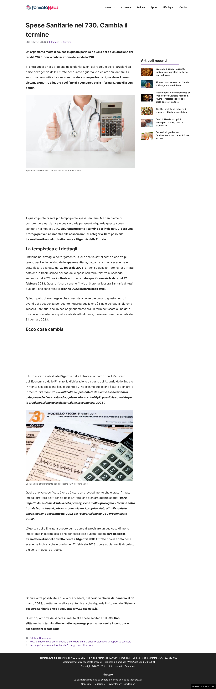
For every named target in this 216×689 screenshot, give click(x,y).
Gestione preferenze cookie (203, 686)
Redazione (99, 684)
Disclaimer (129, 684)
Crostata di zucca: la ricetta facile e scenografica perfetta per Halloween (172, 72)
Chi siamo (86, 684)
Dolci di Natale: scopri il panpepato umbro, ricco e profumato (169, 122)
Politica (141, 7)
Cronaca (126, 7)
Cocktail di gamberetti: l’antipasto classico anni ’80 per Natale (172, 135)
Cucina (183, 7)
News (108, 7)
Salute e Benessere (40, 638)
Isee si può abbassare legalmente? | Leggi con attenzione (61, 645)
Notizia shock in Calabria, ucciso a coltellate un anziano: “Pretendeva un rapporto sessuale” (81, 641)
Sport (154, 7)
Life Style (168, 7)
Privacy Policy (114, 684)
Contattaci (130, 666)
